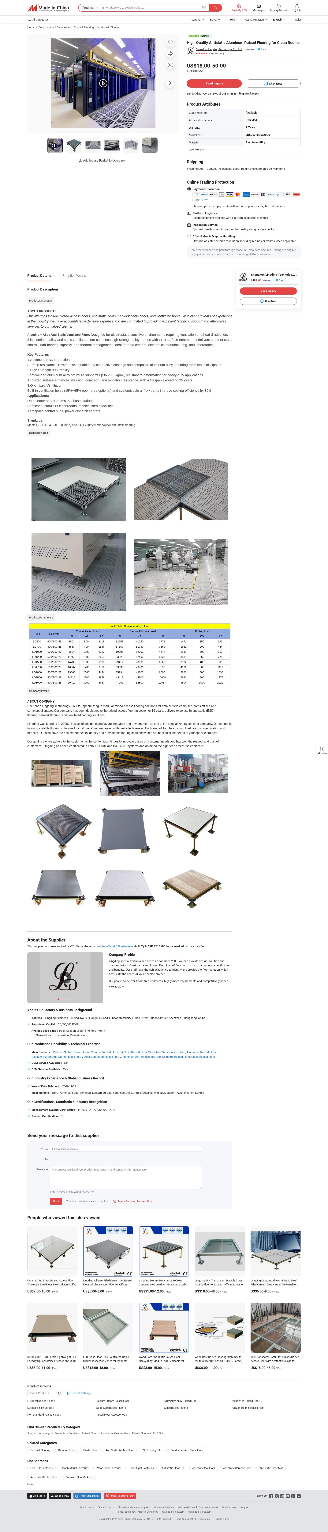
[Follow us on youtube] (288, 1496)
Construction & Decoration (54, 27)
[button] (204, 7)
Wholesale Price (186, 1507)
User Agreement (185, 1518)
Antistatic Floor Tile (173, 1468)
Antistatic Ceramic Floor (237, 1468)
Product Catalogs (80, 1393)
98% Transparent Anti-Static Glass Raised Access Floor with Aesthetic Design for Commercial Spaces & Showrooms (275, 1361)
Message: (42, 1169)
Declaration (204, 1518)
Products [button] (88, 8)
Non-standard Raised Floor (43, 1414)
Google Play (60, 1496)
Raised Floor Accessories (110, 1414)
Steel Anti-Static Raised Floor (166, 1052)
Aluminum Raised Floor (201, 1052)
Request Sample (249, 93)
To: (46, 1159)
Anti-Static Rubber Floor (120, 1450)
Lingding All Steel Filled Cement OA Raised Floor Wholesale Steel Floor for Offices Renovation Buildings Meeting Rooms (107, 1284)
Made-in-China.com (148, 1511)
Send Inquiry (214, 83)
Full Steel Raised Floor (40, 1401)
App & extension (254, 19)
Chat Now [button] (275, 83)
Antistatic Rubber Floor (44, 1477)
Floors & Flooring (84, 27)
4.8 (256, 280)
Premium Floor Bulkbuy (79, 1477)
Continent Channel (208, 1507)
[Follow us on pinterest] (293, 1496)
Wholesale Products (164, 1507)
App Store (37, 1496)
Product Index (229, 1507)
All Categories (40, 19)
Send (56, 1201)
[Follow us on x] (277, 1496)
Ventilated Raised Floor (245, 1401)
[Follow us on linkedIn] (299, 1496)
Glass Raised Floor (203, 1056)
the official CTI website (116, 946)
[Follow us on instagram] (282, 1496)
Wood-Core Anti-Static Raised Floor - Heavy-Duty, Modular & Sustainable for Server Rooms (161, 1361)
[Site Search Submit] (215, 8)
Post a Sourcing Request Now (133, 1201)
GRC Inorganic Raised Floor (248, 1407)
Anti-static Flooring (109, 27)
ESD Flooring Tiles (152, 1450)
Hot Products (87, 1507)
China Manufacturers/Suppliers (134, 1507)
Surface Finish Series (39, 1407)
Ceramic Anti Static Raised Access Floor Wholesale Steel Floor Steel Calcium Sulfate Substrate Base (52, 1284)
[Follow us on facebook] (271, 1496)
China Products (106, 1507)
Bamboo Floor (66, 1450)
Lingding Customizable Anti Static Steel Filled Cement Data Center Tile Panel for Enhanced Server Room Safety (274, 1284)
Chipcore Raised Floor (176, 1056)
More (30, 1484)
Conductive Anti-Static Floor (186, 1450)
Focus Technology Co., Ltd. (137, 1518)
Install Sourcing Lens (122, 1496)
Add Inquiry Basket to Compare (104, 160)
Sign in (297, 10)
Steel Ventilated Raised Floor (102, 1056)
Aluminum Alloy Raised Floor (180, 1401)
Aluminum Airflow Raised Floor (141, 1056)
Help (233, 19)
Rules (298, 19)
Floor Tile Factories (41, 1468)
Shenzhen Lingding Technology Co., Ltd (219, 49)
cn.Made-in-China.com (199, 1511)
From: (44, 1149)
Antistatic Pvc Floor (203, 1468)
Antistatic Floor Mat (271, 1468)
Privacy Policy (222, 1518)
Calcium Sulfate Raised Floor (71, 1052)
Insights (244, 1507)
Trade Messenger (87, 1496)
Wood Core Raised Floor (110, 1407)
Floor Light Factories (141, 1468)
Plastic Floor (90, 1450)
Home (30, 27)
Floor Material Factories (74, 1468)
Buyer (213, 19)
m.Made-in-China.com (173, 1511)
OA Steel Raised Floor (133, 1052)
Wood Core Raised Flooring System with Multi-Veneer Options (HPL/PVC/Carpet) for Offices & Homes (218, 1361)
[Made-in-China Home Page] (48, 8)
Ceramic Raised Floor (104, 1052)
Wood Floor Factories (108, 1468)
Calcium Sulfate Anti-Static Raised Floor (57, 1056)
